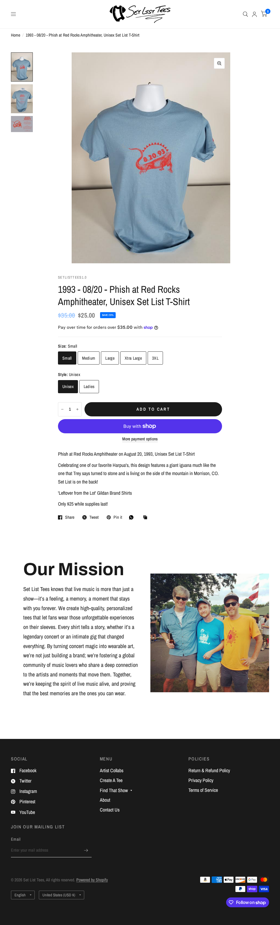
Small (67, 358)
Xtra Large (133, 358)
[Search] (245, 14)
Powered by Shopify (92, 880)
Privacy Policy (200, 780)
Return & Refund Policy (209, 770)
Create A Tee (111, 780)
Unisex (68, 386)
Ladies (89, 386)
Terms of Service (203, 790)
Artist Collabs (111, 770)
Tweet (94, 517)
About (105, 799)
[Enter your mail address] (86, 850)
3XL (155, 358)
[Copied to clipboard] (146, 517)
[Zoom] (219, 63)
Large (110, 358)
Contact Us (109, 809)
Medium (88, 358)
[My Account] (254, 14)
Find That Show (114, 790)
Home (15, 35)
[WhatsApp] (132, 517)
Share (69, 517)
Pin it (117, 517)
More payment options (140, 439)
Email (16, 839)
